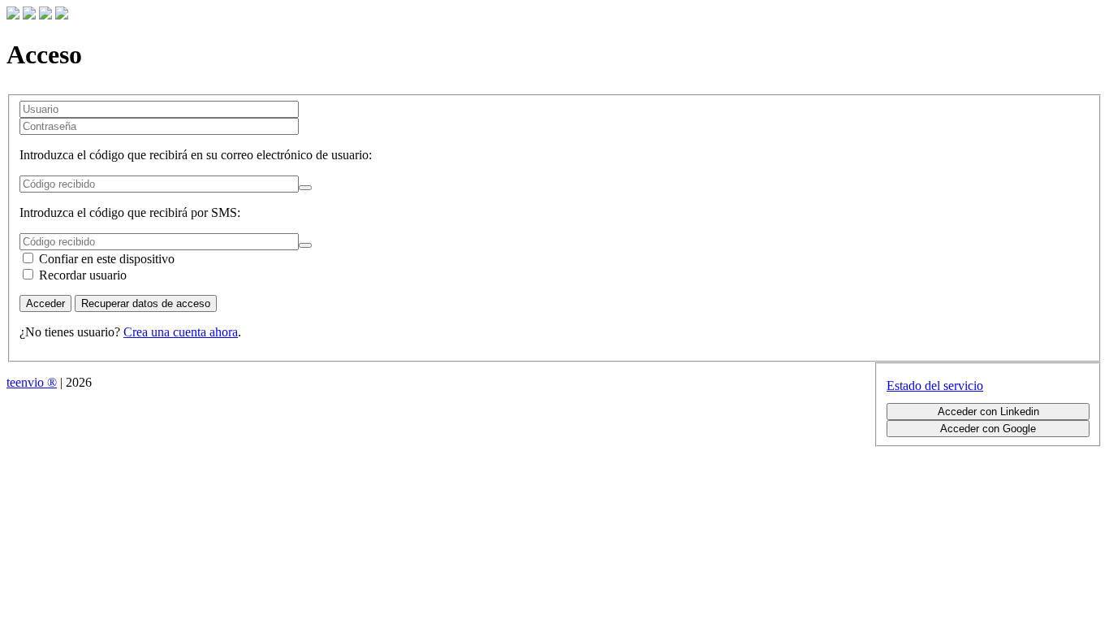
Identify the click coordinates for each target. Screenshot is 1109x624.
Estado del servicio (935, 385)
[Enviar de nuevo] (305, 187)
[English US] (45, 15)
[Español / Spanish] (61, 15)
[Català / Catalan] (12, 15)
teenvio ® (31, 382)
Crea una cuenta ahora (180, 332)
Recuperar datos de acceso (145, 303)
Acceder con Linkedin (988, 411)
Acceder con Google (988, 428)
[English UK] (29, 15)
